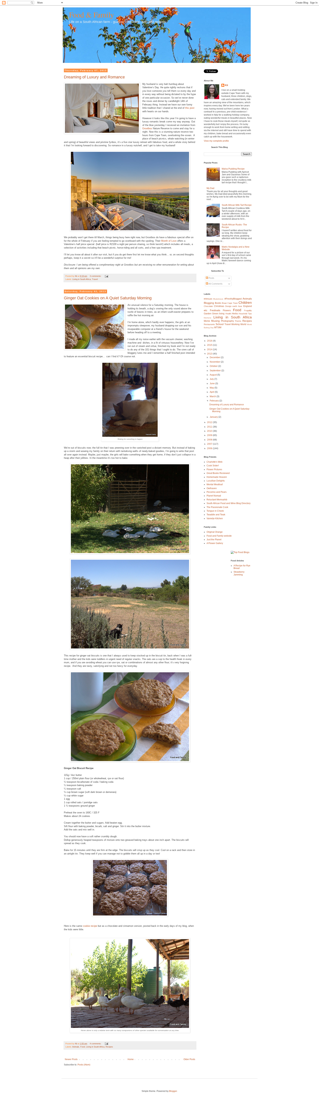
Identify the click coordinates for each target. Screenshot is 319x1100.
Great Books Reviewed (218, 473)
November (215, 362)
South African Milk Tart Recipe (237, 205)
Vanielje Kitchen (215, 518)
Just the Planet (214, 539)
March (213, 396)
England (247, 306)
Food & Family (91, 14)
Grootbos (147, 128)
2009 (210, 435)
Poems (238, 321)
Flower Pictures (214, 469)
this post (189, 108)
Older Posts (189, 1059)
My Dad (210, 188)
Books (218, 303)
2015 (210, 345)
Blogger (173, 1091)
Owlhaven (212, 488)
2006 (210, 448)
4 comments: (96, 1043)
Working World (238, 324)
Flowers (227, 310)
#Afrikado (208, 299)
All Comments (215, 284)
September (215, 370)
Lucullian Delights (216, 480)
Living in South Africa (81, 279)
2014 (210, 349)
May (212, 387)
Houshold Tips (245, 313)
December (215, 357)
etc (205, 310)
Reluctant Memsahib (217, 499)
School (220, 324)
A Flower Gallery (215, 543)
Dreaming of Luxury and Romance (94, 77)
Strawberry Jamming (239, 573)
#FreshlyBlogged (233, 299)
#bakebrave (218, 299)
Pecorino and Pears (217, 492)
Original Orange (215, 532)
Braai (224, 303)
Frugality (248, 310)
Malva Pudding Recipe (233, 169)
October (214, 366)
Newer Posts (71, 1059)
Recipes (109, 1047)
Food (82, 1047)
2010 (210, 431)
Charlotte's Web (214, 462)
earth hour (237, 306)
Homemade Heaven (217, 477)
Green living (218, 313)
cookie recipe (90, 926)
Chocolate (208, 306)
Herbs (235, 313)
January (214, 417)
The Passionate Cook (217, 507)
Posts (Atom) (84, 1064)
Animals (75, 1047)
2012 (210, 422)
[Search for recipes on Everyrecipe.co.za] (240, 552)
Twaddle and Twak (216, 514)
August (213, 375)
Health (228, 313)
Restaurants (209, 324)
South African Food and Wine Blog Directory (229, 503)
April (212, 392)
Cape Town (232, 303)
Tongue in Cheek (215, 511)
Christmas (219, 306)
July (212, 379)
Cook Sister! (213, 465)
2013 (210, 353)
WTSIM (217, 327)
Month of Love (168, 240)
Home (131, 1059)
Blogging (209, 302)
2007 (210, 444)
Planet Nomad (214, 495)
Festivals (215, 310)
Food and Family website (219, 536)
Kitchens (207, 318)
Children (245, 303)
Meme (207, 321)
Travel (95, 279)
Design (228, 306)
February (214, 400)
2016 (210, 340)
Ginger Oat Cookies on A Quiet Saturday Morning (108, 298)
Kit (226, 85)
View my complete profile (216, 141)
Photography (227, 321)
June (212, 383)
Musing (215, 320)
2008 (210, 439)
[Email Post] (106, 276)
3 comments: (96, 276)
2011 (210, 426)
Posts (211, 278)
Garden (207, 313)
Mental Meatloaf (215, 484)
